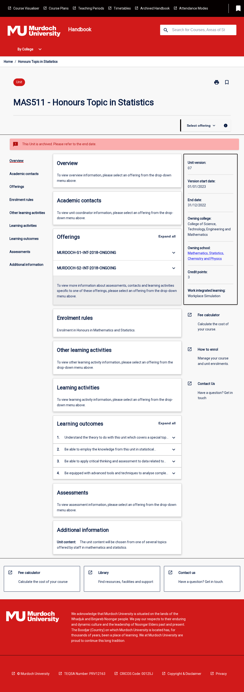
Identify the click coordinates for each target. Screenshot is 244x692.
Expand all (167, 236)
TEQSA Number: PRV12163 (84, 674)
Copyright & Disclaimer (184, 674)
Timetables (122, 8)
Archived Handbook (155, 8)
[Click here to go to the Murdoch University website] (34, 32)
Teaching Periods (91, 8)
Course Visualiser (26, 8)
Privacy (221, 674)
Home (8, 61)
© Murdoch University (33, 674)
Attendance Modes (193, 8)
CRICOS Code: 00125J (136, 674)
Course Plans (59, 8)
